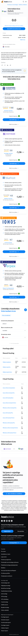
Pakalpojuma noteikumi (6, 576)
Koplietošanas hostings (6, 591)
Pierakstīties (21, 531)
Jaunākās (4, 330)
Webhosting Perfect (7, 372)
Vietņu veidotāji (5, 610)
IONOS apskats (8, 242)
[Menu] (26, 2)
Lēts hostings (4, 593)
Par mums (3, 551)
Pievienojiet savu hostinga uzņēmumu (9, 562)
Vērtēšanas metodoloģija (12, 4)
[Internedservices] (4, 11)
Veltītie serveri (4, 604)
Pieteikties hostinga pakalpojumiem (9, 565)
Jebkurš (4, 323)
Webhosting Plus (6, 367)
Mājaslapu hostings (5, 585)
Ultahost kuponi (5, 628)
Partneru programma (6, 559)
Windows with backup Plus (9, 422)
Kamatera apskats (8, 110)
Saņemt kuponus (14, 116)
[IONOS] (9, 222)
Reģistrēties (7, 531)
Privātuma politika (5, 573)
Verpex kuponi (4, 630)
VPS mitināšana (4, 599)
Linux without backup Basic (9, 387)
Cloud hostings (4, 602)
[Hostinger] (9, 134)
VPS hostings (4, 596)
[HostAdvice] (6, 2)
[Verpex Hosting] (9, 266)
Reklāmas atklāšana (23, 4)
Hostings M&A (13, 542)
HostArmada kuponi (6, 622)
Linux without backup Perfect (9, 402)
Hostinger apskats (8, 153)
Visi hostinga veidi (5, 582)
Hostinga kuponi (5, 617)
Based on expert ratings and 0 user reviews (14, 25)
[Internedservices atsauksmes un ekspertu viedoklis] (2, 65)
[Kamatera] (9, 88)
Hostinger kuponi (5, 625)
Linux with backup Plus (8, 412)
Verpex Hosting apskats (8, 288)
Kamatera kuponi (5, 619)
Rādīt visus (22, 39)
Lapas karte (4, 556)
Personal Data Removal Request (8, 570)
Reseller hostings (5, 607)
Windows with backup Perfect (9, 432)
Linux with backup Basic (8, 397)
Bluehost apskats (8, 198)
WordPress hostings (6, 588)
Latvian (6, 337)
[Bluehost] (9, 178)
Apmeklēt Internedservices (14, 28)
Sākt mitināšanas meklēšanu (15, 493)
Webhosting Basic (7, 362)
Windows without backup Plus (9, 407)
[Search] (23, 2)
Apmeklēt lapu (13, 119)
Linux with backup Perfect (8, 417)
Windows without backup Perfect (10, 427)
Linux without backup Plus (9, 392)
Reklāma (3, 567)
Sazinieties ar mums (5, 554)
